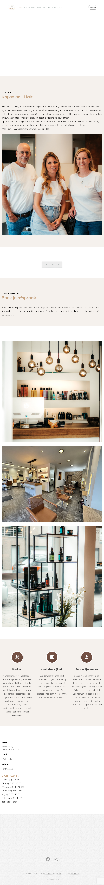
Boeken (93, 7)
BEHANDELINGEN (36, 7)
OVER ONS (27, 7)
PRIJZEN (44, 7)
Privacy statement (73, 873)
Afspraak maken (52, 264)
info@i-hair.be (7, 759)
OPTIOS (56, 879)
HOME (20, 7)
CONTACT (60, 7)
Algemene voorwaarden (51, 873)
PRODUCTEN (52, 7)
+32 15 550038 (7, 769)
